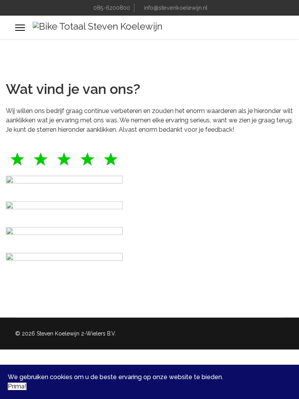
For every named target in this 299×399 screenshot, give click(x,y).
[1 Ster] (149, 262)
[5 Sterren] (149, 159)
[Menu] (20, 27)
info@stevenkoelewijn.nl (176, 7)
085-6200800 (111, 7)
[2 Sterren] (149, 237)
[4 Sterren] (149, 185)
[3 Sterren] (149, 211)
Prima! (17, 386)
